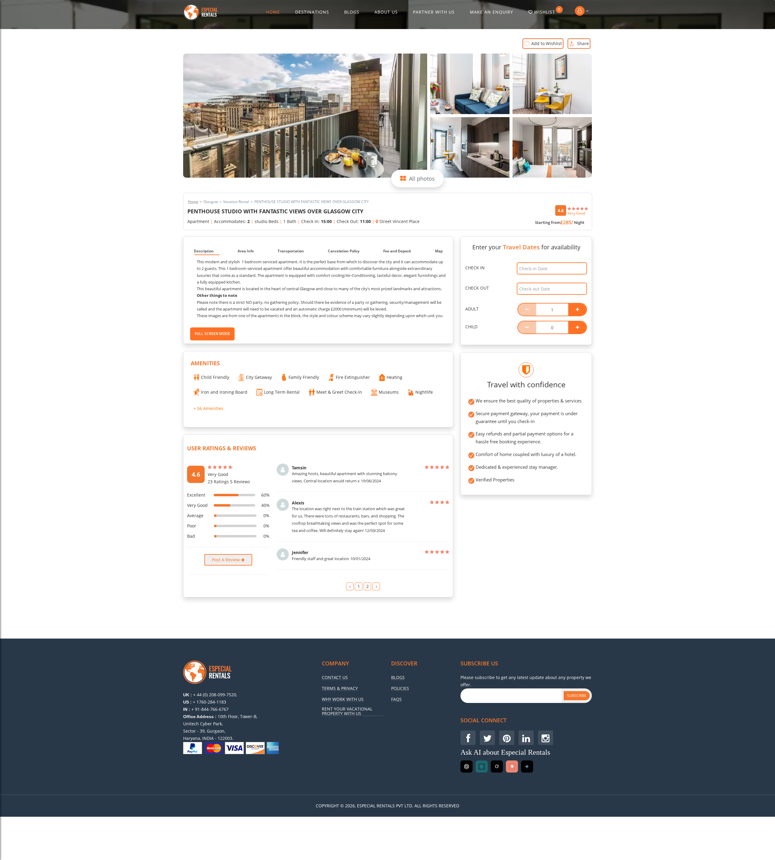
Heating (394, 377)
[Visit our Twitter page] (487, 737)
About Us (386, 12)
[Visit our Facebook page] (468, 737)
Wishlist (547, 11)
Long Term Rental (282, 392)
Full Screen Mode (212, 333)
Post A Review (226, 560)
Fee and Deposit (397, 251)
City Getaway (259, 377)
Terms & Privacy (340, 688)
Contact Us (335, 677)
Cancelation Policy (343, 251)
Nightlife (424, 392)
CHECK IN (475, 268)
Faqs (396, 699)
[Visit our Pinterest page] (506, 737)
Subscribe (576, 695)
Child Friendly (215, 377)
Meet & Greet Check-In (339, 392)
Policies (400, 688)
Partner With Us (434, 12)
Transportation (291, 251)
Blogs (351, 12)
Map (439, 251)
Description (204, 251)
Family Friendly (304, 377)
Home (273, 12)
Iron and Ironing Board (224, 392)
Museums (389, 392)
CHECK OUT (477, 288)
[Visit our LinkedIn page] (526, 737)
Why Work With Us (343, 699)
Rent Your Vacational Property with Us (347, 711)
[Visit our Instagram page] (545, 737)
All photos (422, 178)
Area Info (246, 251)
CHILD (471, 327)
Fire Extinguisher (353, 377)
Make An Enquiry (491, 12)
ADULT (472, 309)
